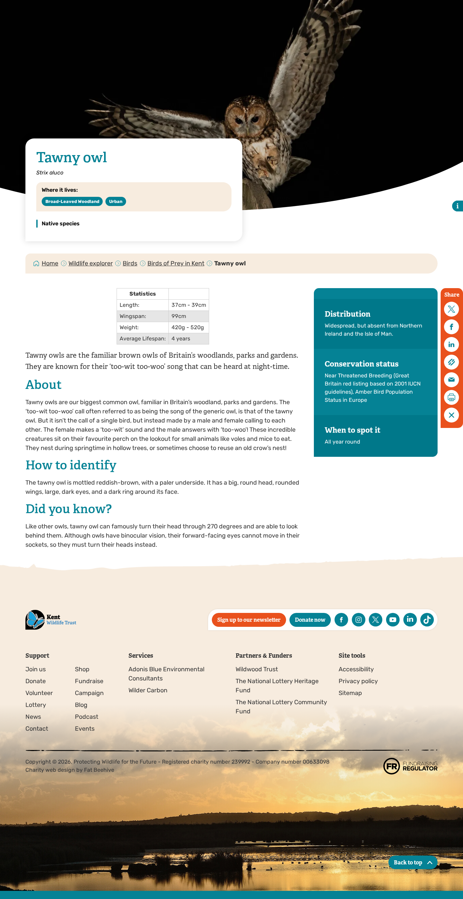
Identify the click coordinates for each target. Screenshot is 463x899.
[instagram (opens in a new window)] (358, 619)
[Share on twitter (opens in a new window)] (451, 309)
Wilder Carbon (147, 690)
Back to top (408, 862)
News (33, 716)
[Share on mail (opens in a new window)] (451, 379)
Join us (35, 669)
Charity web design (50, 770)
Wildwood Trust (257, 669)
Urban (115, 201)
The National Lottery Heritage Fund (277, 685)
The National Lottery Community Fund (281, 706)
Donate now (310, 619)
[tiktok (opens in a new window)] (427, 619)
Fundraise (89, 681)
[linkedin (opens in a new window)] (410, 619)
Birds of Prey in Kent (175, 263)
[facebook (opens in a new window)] (341, 619)
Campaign (89, 693)
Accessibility (356, 669)
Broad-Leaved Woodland (72, 201)
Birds (130, 263)
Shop (82, 669)
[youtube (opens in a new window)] (393, 619)
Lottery (35, 705)
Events (85, 728)
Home (50, 263)
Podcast (86, 716)
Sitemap (350, 693)
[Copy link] (451, 362)
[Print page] (451, 397)
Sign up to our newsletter (249, 619)
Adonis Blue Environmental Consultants (166, 674)
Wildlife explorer (90, 263)
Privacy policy (358, 681)
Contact (36, 728)
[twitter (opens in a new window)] (375, 619)
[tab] (50, 263)
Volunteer (39, 693)
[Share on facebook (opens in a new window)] (451, 326)
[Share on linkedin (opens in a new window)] (451, 344)
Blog (81, 705)
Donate (35, 681)
